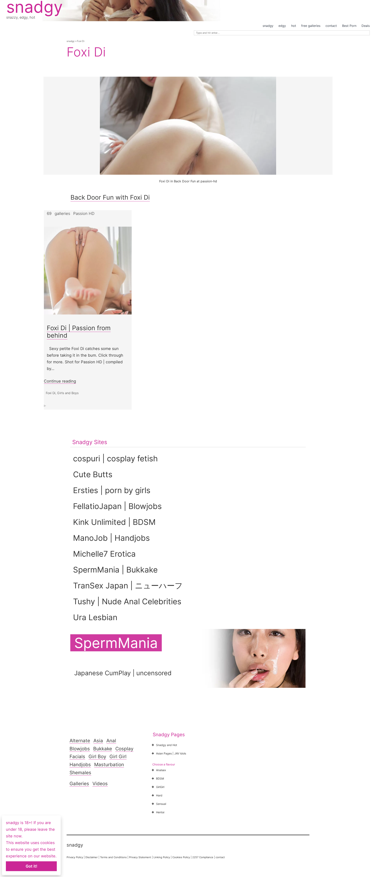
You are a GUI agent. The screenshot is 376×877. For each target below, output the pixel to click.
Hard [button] (159, 795)
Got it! (31, 866)
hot (293, 26)
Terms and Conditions (113, 857)
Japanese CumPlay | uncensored (123, 673)
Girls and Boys (68, 393)
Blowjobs (80, 749)
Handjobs (80, 764)
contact (331, 26)
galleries (62, 213)
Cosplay (124, 749)
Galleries (79, 783)
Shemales (80, 772)
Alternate (80, 740)
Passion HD (83, 213)
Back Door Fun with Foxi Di (110, 197)
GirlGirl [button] (160, 787)
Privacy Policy (75, 857)
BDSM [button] (160, 778)
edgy (282, 26)
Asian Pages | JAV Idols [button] (171, 753)
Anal (111, 740)
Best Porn (349, 26)
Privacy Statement (140, 857)
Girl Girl (118, 756)
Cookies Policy (181, 857)
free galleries (310, 26)
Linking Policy (162, 857)
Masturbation (109, 764)
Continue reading (60, 381)
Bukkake (102, 749)
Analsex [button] (161, 770)
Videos (100, 783)
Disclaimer (91, 857)
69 (49, 213)
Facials (77, 756)
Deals (366, 26)
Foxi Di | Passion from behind (79, 331)
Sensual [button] (161, 803)
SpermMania (116, 642)
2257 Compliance (202, 857)
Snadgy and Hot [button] (166, 745)
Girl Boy (97, 756)
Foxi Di (50, 393)
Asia (98, 740)
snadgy (268, 26)
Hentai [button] (160, 812)
